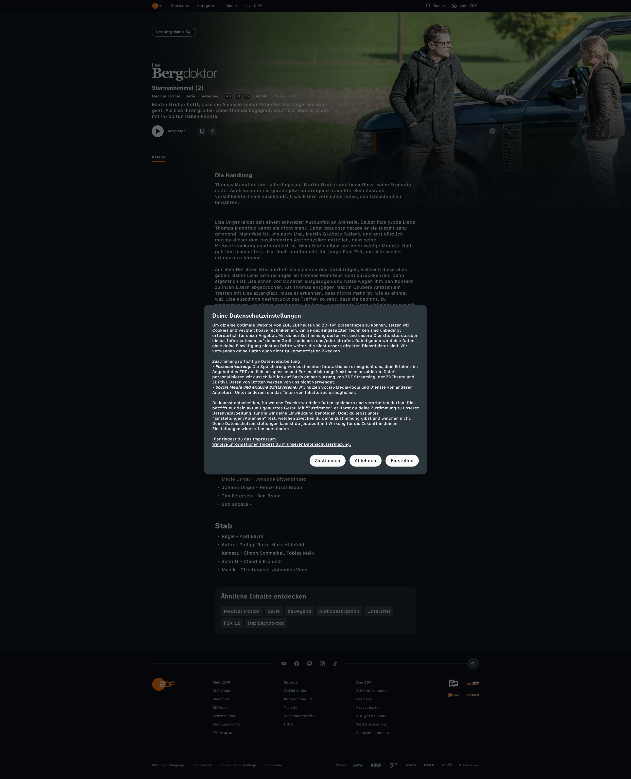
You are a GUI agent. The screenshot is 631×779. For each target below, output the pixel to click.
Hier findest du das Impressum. (244, 439)
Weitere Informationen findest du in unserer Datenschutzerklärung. (281, 444)
